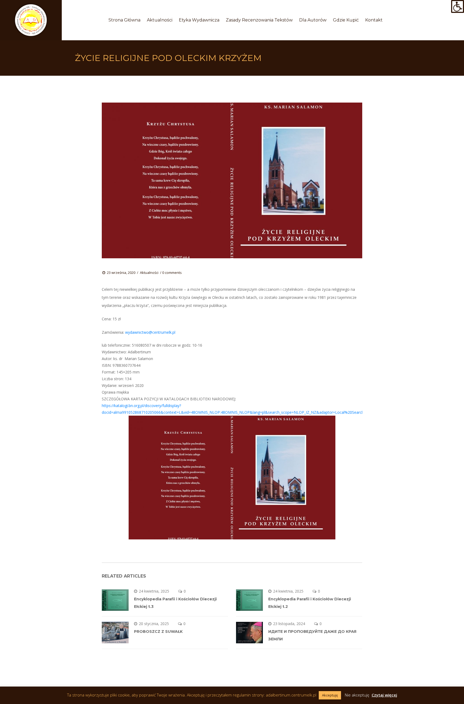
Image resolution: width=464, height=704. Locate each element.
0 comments (172, 272)
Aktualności (149, 272)
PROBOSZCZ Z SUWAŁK (158, 631)
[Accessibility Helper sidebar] (457, 6)
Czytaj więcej (384, 695)
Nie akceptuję (357, 695)
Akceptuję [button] (330, 695)
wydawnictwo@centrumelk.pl (150, 332)
